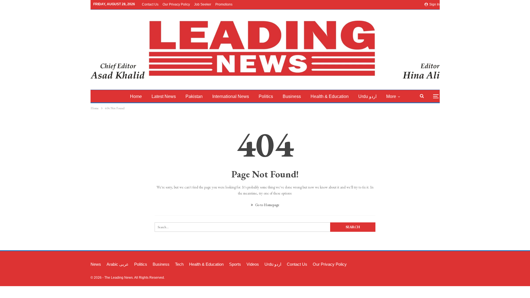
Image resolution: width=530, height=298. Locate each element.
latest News (164, 96)
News (96, 264)
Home (136, 96)
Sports (235, 264)
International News (230, 96)
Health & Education (330, 96)
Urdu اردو (367, 96)
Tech (179, 264)
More (391, 96)
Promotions (223, 4)
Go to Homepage (266, 205)
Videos (253, 264)
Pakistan (194, 96)
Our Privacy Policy (176, 4)
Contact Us (150, 4)
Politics (266, 96)
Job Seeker (202, 4)
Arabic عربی (118, 264)
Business (292, 96)
